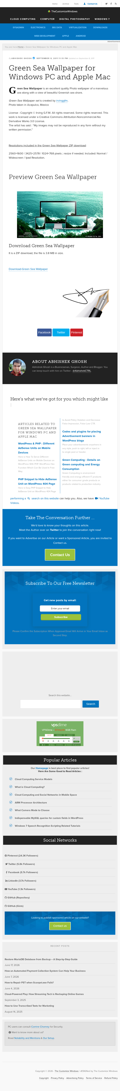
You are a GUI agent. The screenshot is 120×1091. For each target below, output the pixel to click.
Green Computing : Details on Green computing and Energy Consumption (81, 464)
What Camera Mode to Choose (32, 810)
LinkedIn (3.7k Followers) (22, 880)
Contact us (60, 925)
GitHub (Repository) (18, 897)
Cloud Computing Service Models (33, 779)
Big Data (57, 27)
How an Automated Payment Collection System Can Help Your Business (45, 971)
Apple (65, 36)
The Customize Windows (60, 11)
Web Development (44, 36)
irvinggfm (62, 101)
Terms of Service (94, 1078)
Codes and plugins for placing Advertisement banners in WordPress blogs (81, 436)
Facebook (44, 332)
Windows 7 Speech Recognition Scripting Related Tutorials (47, 826)
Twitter (61, 332)
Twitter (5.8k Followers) (21, 864)
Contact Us (92, 3)
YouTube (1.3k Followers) (21, 889)
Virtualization (77, 27)
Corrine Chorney (40, 1026)
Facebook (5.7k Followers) (23, 872)
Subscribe (61, 617)
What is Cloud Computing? (30, 787)
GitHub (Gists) (15, 906)
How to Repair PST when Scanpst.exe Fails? (29, 982)
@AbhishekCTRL (82, 371)
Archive (65, 3)
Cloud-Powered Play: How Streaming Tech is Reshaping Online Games (44, 994)
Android (81, 36)
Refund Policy (111, 1078)
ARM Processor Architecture (31, 802)
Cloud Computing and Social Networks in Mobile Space (46, 795)
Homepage (42, 768)
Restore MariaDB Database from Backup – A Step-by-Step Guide (41, 959)
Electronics (38, 27)
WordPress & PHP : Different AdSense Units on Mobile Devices (36, 448)
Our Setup (48, 1038)
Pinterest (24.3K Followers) (22, 855)
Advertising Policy (75, 1078)
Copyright (44, 1078)
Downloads (100, 27)
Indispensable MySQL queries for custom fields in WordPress (49, 818)
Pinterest (76, 332)
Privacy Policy (57, 1078)
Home (55, 3)
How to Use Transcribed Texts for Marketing (29, 1006)
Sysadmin (18, 27)
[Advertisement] (28, 673)
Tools (76, 3)
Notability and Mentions (27, 1038)
